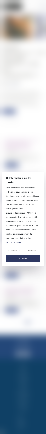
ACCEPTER (23, 258)
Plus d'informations (14, 242)
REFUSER (32, 250)
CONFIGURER (14, 250)
